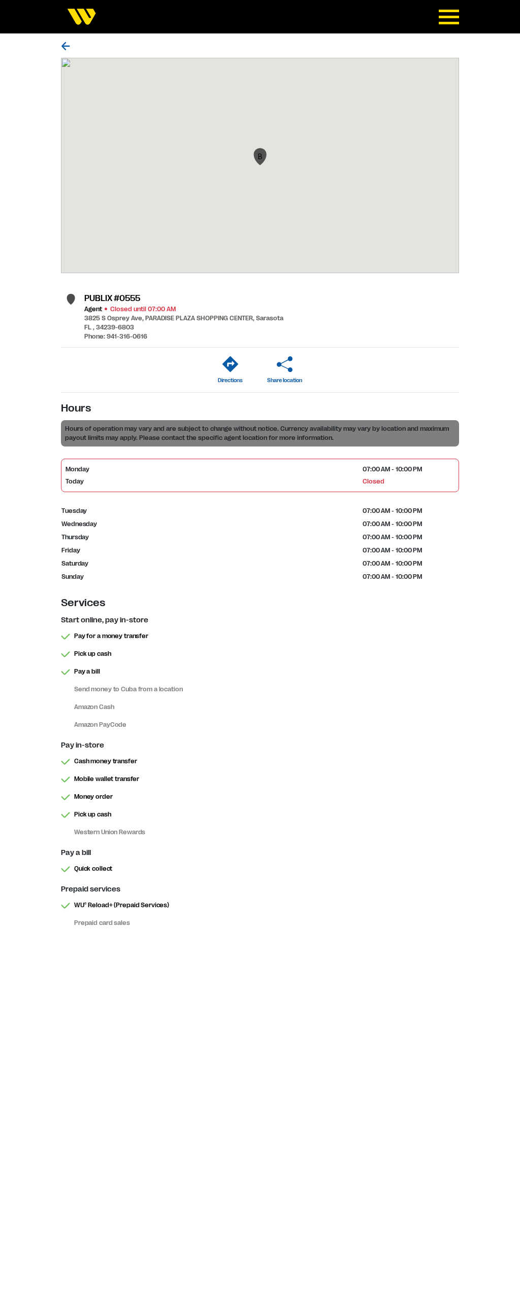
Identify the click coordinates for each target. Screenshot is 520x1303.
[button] (260, 156)
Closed (373, 481)
